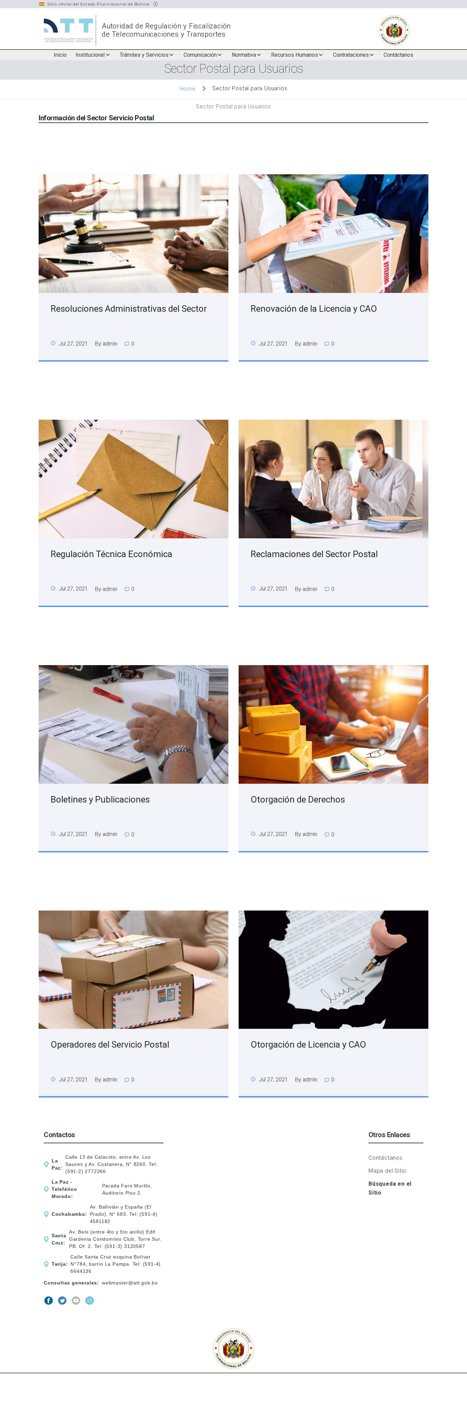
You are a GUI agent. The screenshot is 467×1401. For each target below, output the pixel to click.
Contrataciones (351, 55)
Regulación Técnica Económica (111, 554)
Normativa (244, 55)
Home (188, 88)
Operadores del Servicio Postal (110, 1044)
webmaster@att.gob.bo (130, 1282)
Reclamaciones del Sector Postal (314, 554)
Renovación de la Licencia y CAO (314, 309)
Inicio (60, 55)
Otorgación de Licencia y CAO (308, 1044)
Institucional (90, 55)
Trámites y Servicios (144, 55)
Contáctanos (398, 55)
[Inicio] (70, 30)
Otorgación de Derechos (298, 799)
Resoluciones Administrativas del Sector (129, 309)
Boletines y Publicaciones (100, 799)
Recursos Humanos (294, 55)
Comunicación (200, 55)
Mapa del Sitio (387, 1171)
